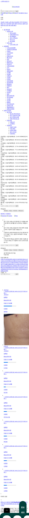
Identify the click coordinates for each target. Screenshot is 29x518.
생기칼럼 (12, 41)
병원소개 (3, 502)
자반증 (9, 92)
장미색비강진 (10, 104)
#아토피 (6, 210)
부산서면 (5, 25)
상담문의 (9, 125)
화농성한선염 (10, 95)
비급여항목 (9, 503)
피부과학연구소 (14, 34)
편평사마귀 (10, 56)
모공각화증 (10, 81)
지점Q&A (12, 133)
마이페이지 (22, 13)
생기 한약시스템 (14, 117)
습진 (8, 59)
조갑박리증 (10, 82)
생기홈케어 (13, 36)
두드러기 (9, 64)
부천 (10, 23)
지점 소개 (9, 43)
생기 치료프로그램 (15, 115)
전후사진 (12, 122)
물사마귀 (9, 57)
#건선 (10, 210)
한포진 (9, 69)
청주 (16, 23)
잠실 (12, 22)
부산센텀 (11, 25)
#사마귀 (15, 210)
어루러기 (9, 76)
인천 (20, 22)
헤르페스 (9, 84)
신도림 (6, 22)
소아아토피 (10, 52)
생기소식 (12, 39)
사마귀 (9, 54)
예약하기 (3, 213)
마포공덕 (16, 22)
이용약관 (8, 502)
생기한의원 (7, 29)
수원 (7, 23)
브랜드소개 (10, 31)
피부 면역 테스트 (14, 118)
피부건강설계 (7, 110)
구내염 (9, 99)
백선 (8, 87)
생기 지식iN (13, 132)
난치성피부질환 (11, 48)
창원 (2, 25)
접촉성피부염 (10, 109)
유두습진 (9, 61)
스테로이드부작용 (12, 49)
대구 (26, 23)
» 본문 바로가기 (5, 1)
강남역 (2, 22)
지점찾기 (8, 213)
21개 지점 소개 (14, 44)
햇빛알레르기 (10, 107)
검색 (17, 274)
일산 (26, 22)
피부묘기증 (10, 105)
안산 (4, 23)
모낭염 (9, 100)
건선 (8, 67)
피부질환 (6, 46)
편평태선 (9, 85)
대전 (13, 23)
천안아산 (19, 23)
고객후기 (12, 123)
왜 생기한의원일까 (15, 114)
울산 (15, 25)
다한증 (9, 79)
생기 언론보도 (14, 38)
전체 (2, 259)
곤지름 (9, 72)
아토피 (9, 51)
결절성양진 (10, 71)
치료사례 (9, 120)
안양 (23, 22)
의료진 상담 (13, 127)
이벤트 (2, 505)
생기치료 (9, 112)
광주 (24, 23)
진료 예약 (12, 128)
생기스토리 (13, 33)
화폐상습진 (10, 62)
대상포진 (9, 89)
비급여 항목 (13, 130)
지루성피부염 (10, 66)
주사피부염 (10, 97)
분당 (2, 23)
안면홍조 (9, 90)
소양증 (9, 77)
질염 (8, 94)
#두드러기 (21, 210)
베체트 (9, 102)
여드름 (9, 74)
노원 (10, 22)
